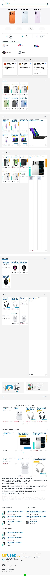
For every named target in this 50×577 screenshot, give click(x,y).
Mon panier (36, 557)
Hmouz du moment (25, 405)
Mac (22, 45)
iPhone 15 (6, 155)
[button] (47, 68)
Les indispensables (5, 297)
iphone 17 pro (33, 155)
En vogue (32, 405)
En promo (18, 405)
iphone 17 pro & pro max (38, 155)
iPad (40, 46)
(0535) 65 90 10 (10, 559)
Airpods (23, 52)
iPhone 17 (45, 80)
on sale (20, 456)
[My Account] (45, 3)
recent (24, 456)
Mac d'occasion (22, 432)
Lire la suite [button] (21, 73)
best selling (29, 456)
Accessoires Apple (5, 119)
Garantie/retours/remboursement (26, 556)
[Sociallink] (2, 571)
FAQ (22, 560)
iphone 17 (6, 97)
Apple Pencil (44, 396)
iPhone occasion (44, 155)
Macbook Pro (26, 432)
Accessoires (31, 297)
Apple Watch (8, 52)
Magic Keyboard (37, 119)
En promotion (15, 155)
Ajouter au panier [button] (9, 94)
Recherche (46, 5)
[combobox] (23, 5)
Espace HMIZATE (37, 556)
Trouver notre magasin (25, 557)
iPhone (7, 45)
